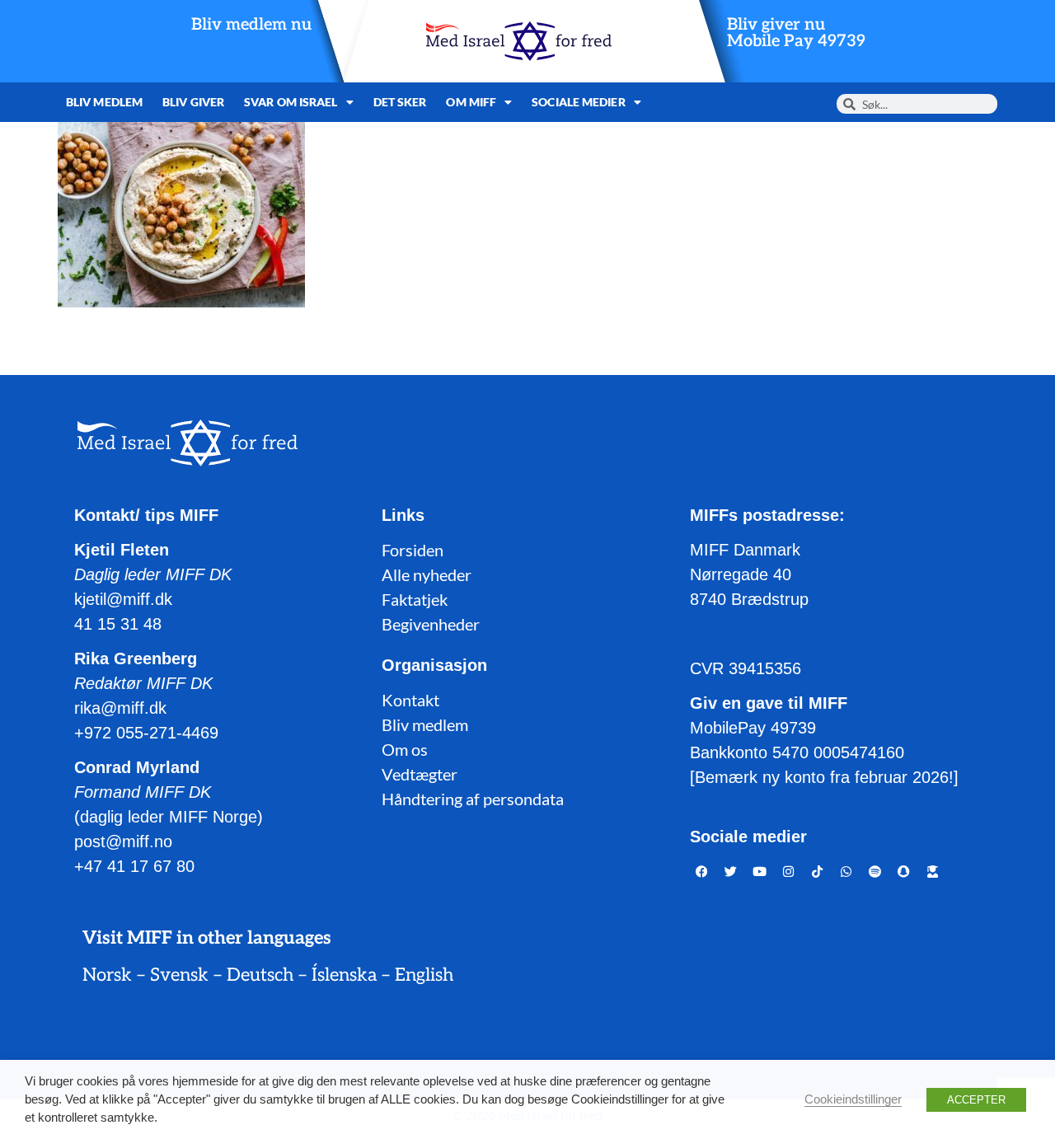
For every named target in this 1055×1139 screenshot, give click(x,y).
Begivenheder (431, 624)
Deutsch (260, 975)
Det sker (400, 102)
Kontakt (410, 700)
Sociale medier (578, 102)
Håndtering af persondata (473, 799)
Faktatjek (415, 599)
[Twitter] (731, 871)
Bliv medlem (104, 102)
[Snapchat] (904, 871)
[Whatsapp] (846, 871)
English (424, 975)
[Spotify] (875, 871)
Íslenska (344, 975)
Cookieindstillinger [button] (853, 1099)
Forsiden (412, 550)
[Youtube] (760, 871)
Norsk (107, 975)
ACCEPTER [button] (976, 1100)
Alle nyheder (426, 574)
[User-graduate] (933, 871)
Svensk (179, 975)
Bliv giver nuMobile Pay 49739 (796, 33)
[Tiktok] (817, 871)
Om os (405, 749)
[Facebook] (702, 871)
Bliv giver (193, 102)
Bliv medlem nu (251, 25)
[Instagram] (788, 871)
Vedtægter (419, 774)
